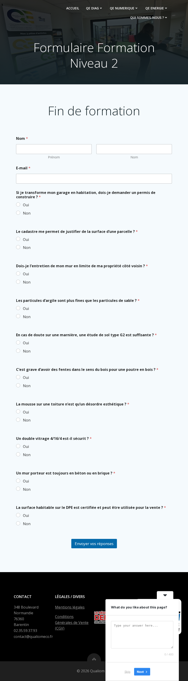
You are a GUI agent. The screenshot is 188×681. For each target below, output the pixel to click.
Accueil (72, 8)
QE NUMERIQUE (122, 8)
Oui (26, 205)
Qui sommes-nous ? (147, 17)
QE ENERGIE (154, 8)
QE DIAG (92, 8)
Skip (127, 671)
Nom (134, 157)
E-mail (23, 168)
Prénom (54, 157)
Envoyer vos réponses (94, 543)
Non (26, 213)
